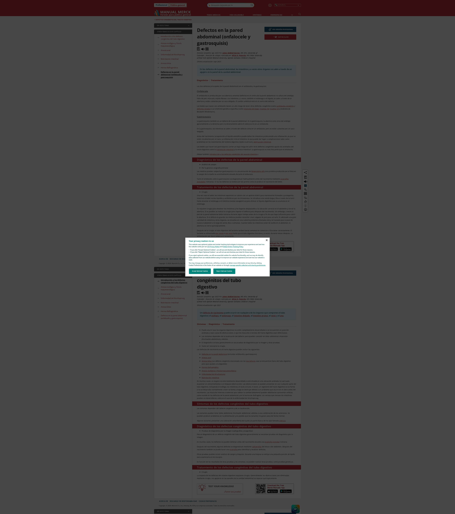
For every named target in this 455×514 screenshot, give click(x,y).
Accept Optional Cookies (200, 271)
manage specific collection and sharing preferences (247, 265)
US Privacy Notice (213, 247)
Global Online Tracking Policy (233, 247)
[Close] (266, 240)
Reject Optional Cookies (224, 271)
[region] (227, 256)
